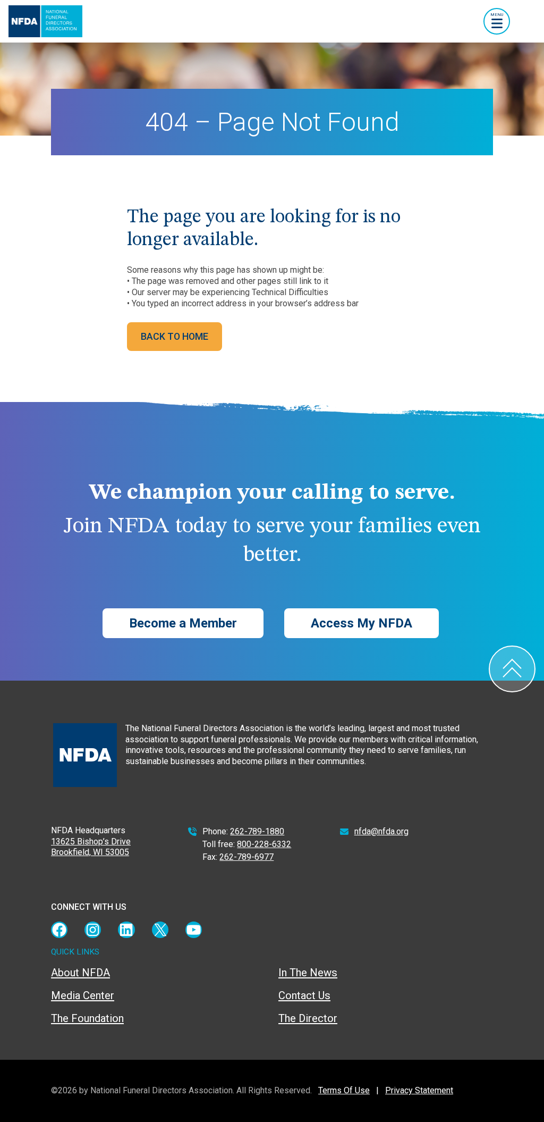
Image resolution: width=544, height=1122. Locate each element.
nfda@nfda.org (381, 831)
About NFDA (80, 972)
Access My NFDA (361, 623)
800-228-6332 (264, 844)
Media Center (82, 995)
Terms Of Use (344, 1090)
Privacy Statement (419, 1090)
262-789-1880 (257, 831)
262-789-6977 (246, 857)
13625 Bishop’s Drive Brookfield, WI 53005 (91, 847)
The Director (307, 1018)
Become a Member (183, 623)
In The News (307, 972)
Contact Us (304, 995)
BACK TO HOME (174, 336)
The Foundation (87, 1018)
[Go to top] (512, 669)
